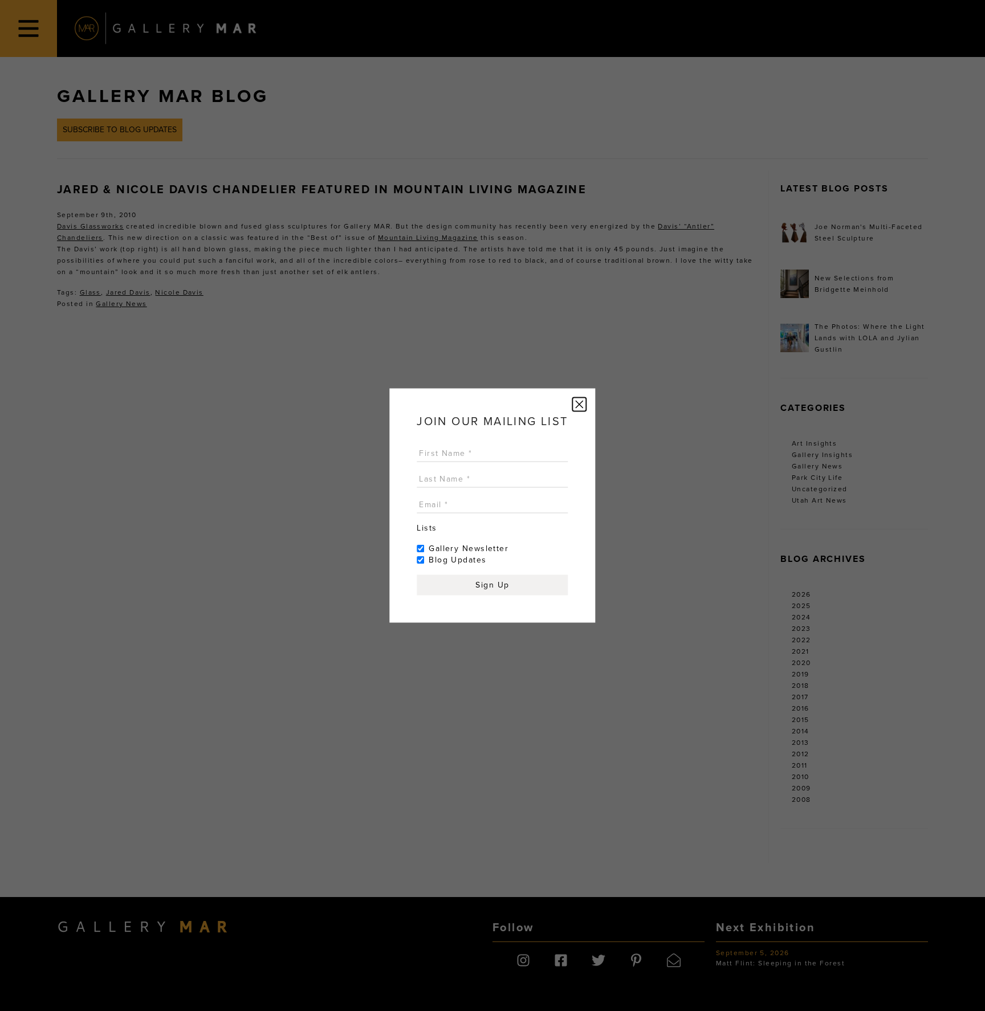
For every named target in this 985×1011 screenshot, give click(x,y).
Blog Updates (457, 560)
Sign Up (492, 585)
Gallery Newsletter (468, 548)
